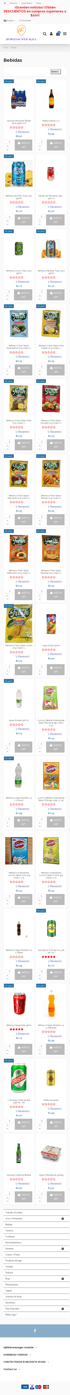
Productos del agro (13, 1260)
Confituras (10, 1236)
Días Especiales (12, 1308)
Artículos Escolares (14, 1212)
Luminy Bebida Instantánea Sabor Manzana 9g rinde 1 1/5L (51, 723)
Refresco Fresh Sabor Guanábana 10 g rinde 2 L (19, 346)
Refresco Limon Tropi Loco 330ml (19, 272)
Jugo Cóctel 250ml (51, 645)
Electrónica (10, 1302)
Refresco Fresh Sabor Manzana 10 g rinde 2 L (19, 496)
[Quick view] (24, 117)
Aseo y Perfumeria (13, 1218)
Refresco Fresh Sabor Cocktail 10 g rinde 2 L (51, 421)
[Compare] (18, 117)
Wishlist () (26, 21)
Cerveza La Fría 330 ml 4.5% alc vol (51, 951)
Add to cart (25, 144)
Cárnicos (9, 1230)
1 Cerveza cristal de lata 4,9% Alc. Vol (19, 1101)
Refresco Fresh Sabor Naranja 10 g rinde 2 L (51, 571)
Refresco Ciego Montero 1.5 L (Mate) (19, 951)
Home (38, 3)
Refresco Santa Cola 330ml (18, 1025)
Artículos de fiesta (13, 1296)
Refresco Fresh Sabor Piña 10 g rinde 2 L (18, 421)
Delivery (14, 3)
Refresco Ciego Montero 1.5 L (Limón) (19, 799)
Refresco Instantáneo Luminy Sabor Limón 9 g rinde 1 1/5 (51, 875)
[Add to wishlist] (13, 117)
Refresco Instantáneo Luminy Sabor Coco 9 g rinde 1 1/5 (19, 875)
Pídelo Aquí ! (11, 1314)
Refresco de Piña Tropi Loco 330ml (19, 197)
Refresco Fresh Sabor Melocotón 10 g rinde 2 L (19, 571)
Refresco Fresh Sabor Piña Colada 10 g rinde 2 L (51, 346)
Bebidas (9, 1224)
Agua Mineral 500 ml (19, 720)
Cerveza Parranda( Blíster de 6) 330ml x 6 (19, 122)
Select (55, 71)
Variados (9, 1266)
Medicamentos (11, 1284)
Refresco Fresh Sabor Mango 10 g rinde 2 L (51, 496)
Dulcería (9, 1272)
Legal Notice (27, 3)
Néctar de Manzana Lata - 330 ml (51, 197)
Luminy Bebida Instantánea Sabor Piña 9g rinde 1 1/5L (51, 799)
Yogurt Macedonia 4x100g (51, 1175)
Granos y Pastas (12, 1254)
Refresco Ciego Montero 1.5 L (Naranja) (51, 1026)
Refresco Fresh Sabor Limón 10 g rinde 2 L (18, 646)
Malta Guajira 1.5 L (51, 121)
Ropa (7, 1278)
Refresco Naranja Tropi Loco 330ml (51, 272)
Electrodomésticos (13, 1242)
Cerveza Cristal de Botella (19, 1175)
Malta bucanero (51, 1100)
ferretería (9, 1248)
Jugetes (8, 1290)
